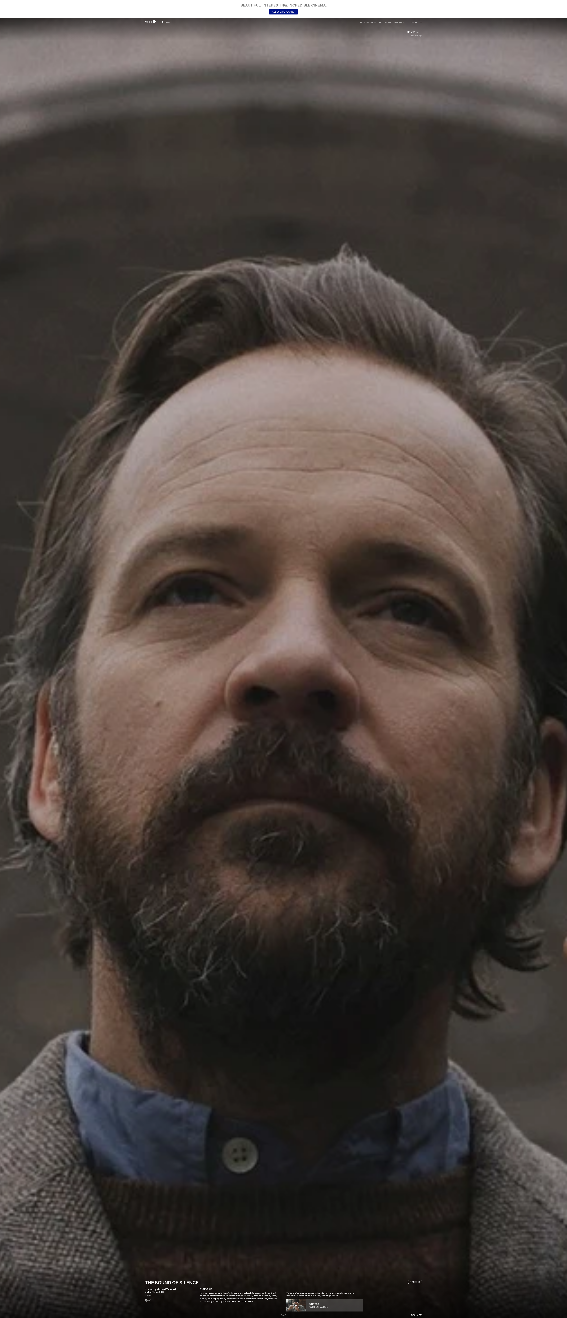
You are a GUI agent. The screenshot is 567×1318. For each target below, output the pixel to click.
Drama (148, 1295)
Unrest (314, 1303)
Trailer (416, 1282)
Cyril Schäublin (318, 1307)
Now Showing (368, 22)
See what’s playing (283, 11)
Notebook (385, 22)
